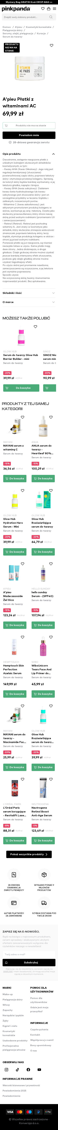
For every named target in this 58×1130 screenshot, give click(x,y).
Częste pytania (39, 1030)
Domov (8, 27)
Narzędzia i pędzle (13, 1015)
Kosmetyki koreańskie (38, 27)
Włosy (6, 1005)
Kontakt (35, 1035)
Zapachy (8, 1010)
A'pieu (18, 27)
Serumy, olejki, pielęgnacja (18, 33)
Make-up (8, 994)
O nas (33, 1051)
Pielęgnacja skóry (13, 30)
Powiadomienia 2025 (14, 1091)
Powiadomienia (11, 1096)
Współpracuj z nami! (41, 1040)
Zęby (5, 1021)
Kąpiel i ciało (10, 1026)
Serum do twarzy (12, 37)
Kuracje (41, 33)
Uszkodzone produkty (15, 1041)
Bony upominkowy (40, 1045)
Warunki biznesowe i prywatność (21, 1085)
